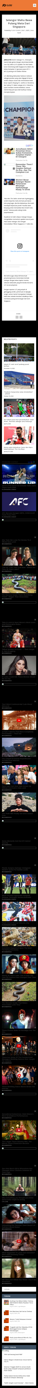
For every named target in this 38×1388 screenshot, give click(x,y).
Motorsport (21, 1332)
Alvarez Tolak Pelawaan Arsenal (20, 1319)
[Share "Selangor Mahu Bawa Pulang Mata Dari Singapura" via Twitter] (21, 317)
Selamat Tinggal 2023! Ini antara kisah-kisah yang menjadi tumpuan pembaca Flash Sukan (17, 1368)
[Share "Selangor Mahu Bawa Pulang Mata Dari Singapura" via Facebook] (17, 317)
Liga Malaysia (21, 1306)
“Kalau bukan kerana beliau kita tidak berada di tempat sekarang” (17, 1376)
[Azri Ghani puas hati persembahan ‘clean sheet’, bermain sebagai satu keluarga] (19, 408)
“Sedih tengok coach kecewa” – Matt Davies (19, 1383)
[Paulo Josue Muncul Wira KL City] (6, 1338)
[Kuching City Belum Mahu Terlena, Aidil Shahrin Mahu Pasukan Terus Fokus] (6, 1302)
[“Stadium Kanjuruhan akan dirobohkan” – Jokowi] (19, 380)
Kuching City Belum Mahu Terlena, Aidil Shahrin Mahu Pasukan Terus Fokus (21, 1302)
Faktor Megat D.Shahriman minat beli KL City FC (18, 1360)
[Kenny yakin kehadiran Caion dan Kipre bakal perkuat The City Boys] (19, 435)
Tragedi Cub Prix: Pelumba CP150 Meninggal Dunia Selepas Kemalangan (21, 1329)
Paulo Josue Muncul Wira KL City (21, 1337)
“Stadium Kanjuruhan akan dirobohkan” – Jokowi (18, 393)
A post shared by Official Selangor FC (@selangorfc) (22, 271)
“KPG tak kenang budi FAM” (13, 1354)
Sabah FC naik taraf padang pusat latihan (16, 365)
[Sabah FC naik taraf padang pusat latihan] (19, 352)
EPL (19, 1313)
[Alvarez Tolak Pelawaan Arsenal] (6, 1320)
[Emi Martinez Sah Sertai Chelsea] (6, 1312)
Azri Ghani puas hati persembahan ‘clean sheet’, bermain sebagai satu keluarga (19, 420)
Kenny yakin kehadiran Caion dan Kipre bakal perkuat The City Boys (18, 448)
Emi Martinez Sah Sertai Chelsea (21, 1311)
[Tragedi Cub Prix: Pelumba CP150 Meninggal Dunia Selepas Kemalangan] (6, 1328)
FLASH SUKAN (15, 30)
